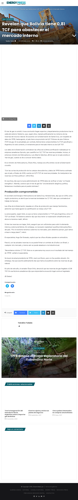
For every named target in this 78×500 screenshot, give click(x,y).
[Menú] (3, 4)
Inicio (5, 9)
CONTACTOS (50, 493)
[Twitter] (34, 126)
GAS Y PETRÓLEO (13, 9)
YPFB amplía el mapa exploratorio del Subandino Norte (39, 358)
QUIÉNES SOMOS (15, 490)
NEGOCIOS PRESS (62, 490)
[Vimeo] (44, 496)
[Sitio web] (19, 326)
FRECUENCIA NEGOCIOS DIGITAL (34, 493)
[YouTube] (41, 496)
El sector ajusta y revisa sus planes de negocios (39, 412)
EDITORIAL (26, 490)
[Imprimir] (49, 126)
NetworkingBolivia (51, 486)
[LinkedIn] (39, 126)
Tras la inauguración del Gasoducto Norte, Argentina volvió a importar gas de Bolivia (15, 413)
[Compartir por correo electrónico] (44, 126)
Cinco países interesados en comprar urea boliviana (62, 412)
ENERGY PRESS (50, 490)
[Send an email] (15, 41)
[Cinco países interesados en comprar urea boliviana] (63, 398)
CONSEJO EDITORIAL (37, 490)
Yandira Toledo (10, 41)
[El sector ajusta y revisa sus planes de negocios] (39, 398)
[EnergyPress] (16, 3)
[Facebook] (29, 126)
